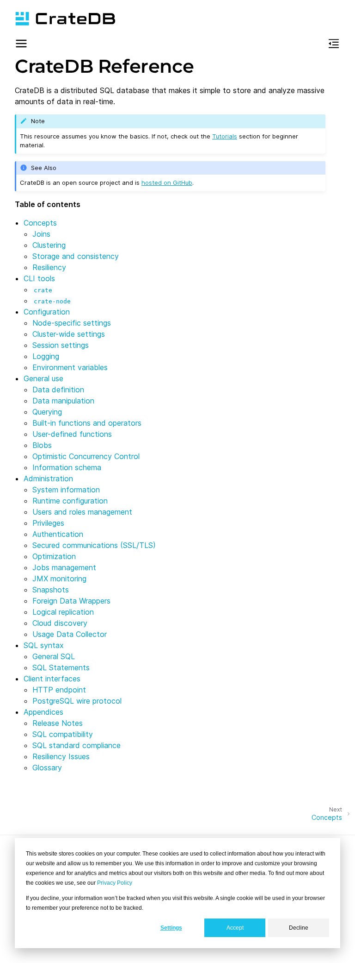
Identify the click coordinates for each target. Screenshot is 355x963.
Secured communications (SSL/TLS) (94, 545)
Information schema (66, 467)
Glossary (47, 767)
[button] (21, 45)
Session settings (60, 345)
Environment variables (70, 367)
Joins (41, 234)
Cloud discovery (59, 623)
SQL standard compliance (76, 745)
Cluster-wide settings (68, 334)
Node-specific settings (71, 322)
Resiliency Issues (61, 756)
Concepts (40, 222)
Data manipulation (63, 400)
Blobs (42, 445)
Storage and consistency (75, 256)
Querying (47, 411)
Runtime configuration (70, 500)
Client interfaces (52, 678)
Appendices (43, 712)
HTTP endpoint (59, 689)
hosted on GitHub (166, 182)
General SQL (53, 656)
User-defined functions (72, 434)
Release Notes (57, 723)
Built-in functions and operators (86, 423)
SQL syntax (44, 645)
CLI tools (39, 278)
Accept (235, 928)
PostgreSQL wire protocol (77, 700)
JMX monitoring (59, 578)
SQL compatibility (62, 734)
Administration (48, 478)
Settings (171, 928)
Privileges (48, 523)
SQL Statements (61, 667)
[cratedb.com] (65, 18)
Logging (45, 356)
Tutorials (224, 136)
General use (43, 378)
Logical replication (63, 612)
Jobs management (64, 567)
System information (66, 489)
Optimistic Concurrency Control (86, 456)
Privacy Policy (114, 883)
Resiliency (49, 267)
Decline (298, 928)
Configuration (47, 311)
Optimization (54, 556)
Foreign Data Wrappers (71, 600)
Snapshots (50, 589)
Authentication (57, 534)
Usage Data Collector (69, 634)
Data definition (58, 389)
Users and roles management (82, 511)
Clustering (49, 245)
